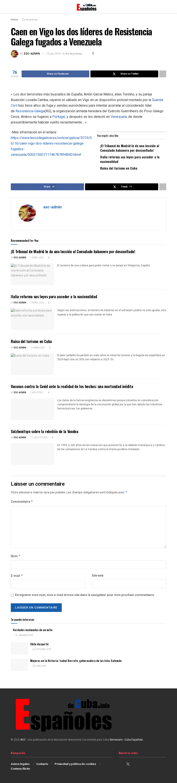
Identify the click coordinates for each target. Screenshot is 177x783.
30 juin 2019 (39, 666)
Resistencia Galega (30, 111)
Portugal (58, 117)
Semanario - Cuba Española (126, 740)
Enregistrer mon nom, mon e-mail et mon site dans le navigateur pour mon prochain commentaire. (85, 595)
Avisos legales (20, 764)
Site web (97, 575)
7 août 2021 (37, 392)
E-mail (17, 576)
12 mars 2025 (37, 347)
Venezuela (119, 117)
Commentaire (22, 501)
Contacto (42, 764)
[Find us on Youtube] (143, 764)
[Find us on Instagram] (135, 764)
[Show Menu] (12, 6)
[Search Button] (164, 6)
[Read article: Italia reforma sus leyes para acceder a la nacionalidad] (32, 319)
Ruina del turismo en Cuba (118, 168)
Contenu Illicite (20, 769)
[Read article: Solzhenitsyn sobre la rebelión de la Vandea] (32, 454)
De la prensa (30, 20)
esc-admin (32, 53)
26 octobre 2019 (41, 649)
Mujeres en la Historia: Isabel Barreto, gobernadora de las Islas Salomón (76, 660)
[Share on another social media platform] (162, 73)
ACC (22, 740)
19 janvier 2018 (24, 635)
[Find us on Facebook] (120, 764)
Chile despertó (39, 644)
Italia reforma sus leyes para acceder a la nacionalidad (130, 159)
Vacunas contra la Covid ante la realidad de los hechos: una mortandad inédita (72, 386)
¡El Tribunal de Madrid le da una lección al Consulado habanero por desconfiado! (129, 148)
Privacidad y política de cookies (75, 764)
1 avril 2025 (37, 257)
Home (14, 20)
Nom (16, 556)
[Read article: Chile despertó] (19, 648)
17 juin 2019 (53, 53)
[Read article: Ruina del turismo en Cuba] (32, 364)
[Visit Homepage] (88, 6)
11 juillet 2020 (38, 437)
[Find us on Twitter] (128, 764)
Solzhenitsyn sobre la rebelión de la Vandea (44, 431)
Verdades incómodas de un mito (32, 630)
